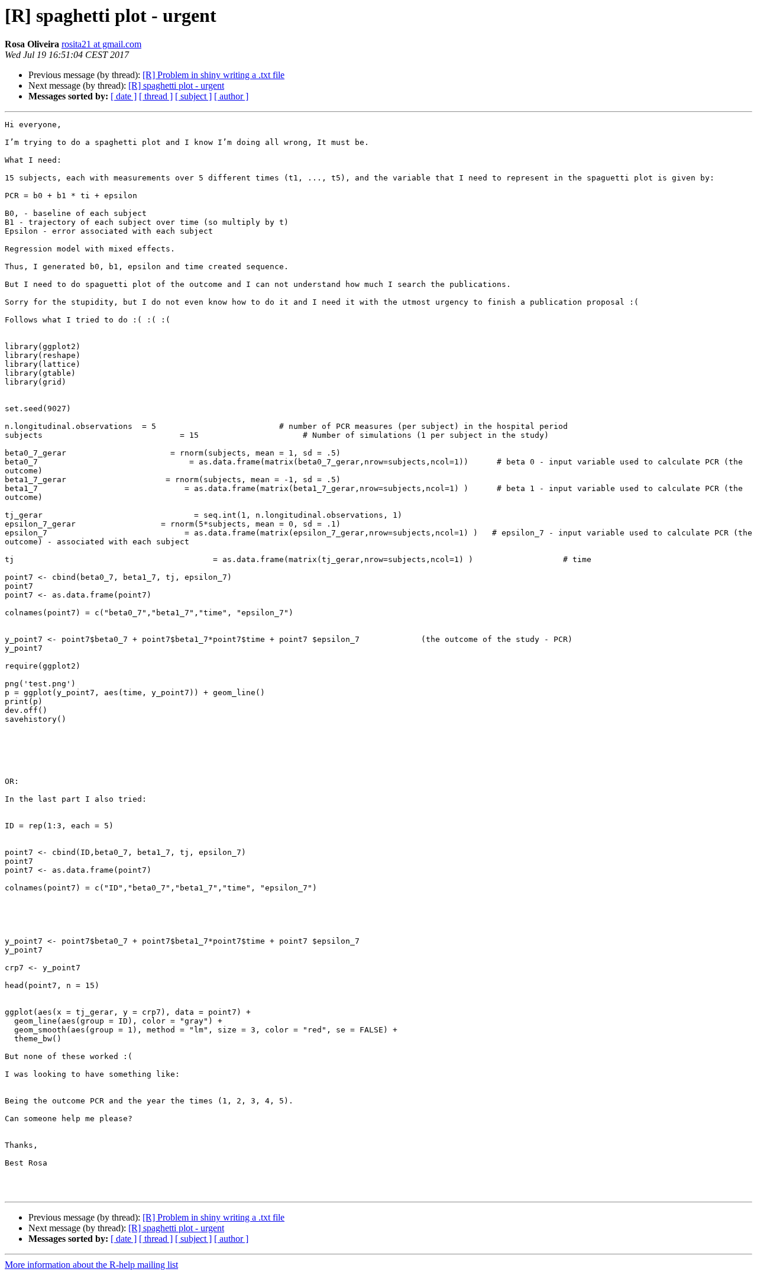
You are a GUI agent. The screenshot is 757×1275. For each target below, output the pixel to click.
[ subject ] (193, 96)
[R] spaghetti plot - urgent (176, 85)
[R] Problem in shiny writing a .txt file (213, 75)
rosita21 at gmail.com (101, 44)
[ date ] (124, 96)
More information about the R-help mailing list (91, 1265)
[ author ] (231, 96)
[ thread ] (156, 96)
